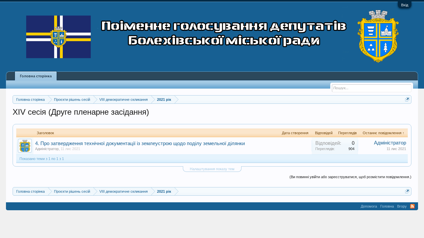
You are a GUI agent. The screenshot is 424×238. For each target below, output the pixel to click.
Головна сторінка (36, 76)
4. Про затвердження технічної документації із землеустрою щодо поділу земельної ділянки (140, 143)
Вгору (402, 206)
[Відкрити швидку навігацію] (407, 99)
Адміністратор (47, 149)
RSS (412, 206)
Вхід (404, 5)
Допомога (369, 206)
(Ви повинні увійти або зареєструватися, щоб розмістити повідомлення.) (350, 177)
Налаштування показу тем (212, 169)
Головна (387, 206)
